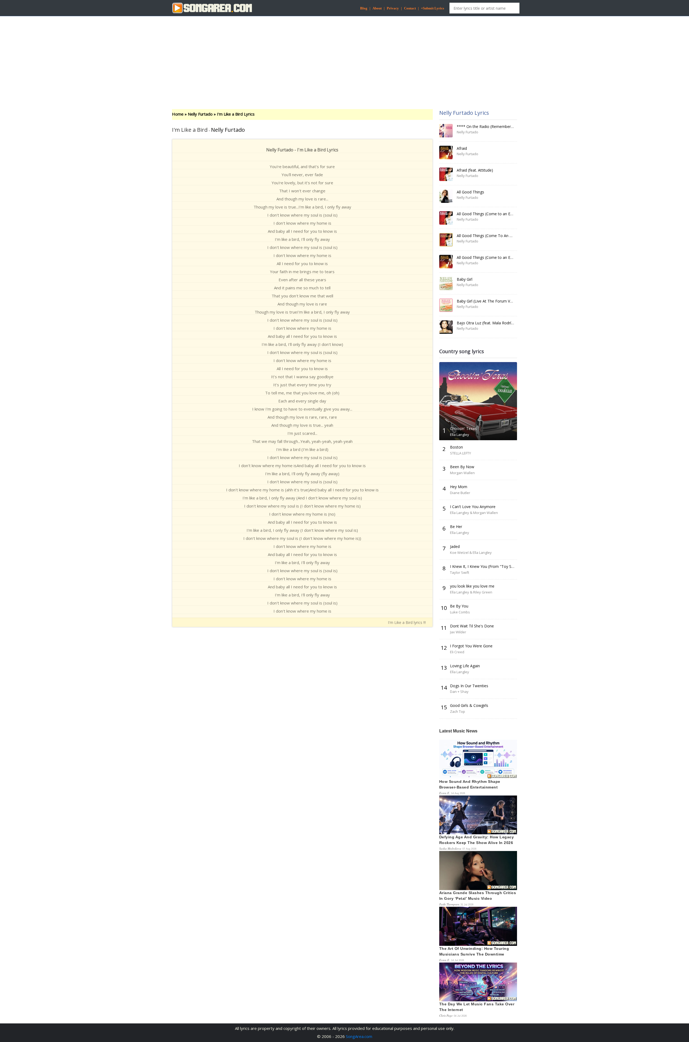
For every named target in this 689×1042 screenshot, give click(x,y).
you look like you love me (472, 586)
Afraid (462, 148)
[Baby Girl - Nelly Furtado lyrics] (446, 283)
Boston (456, 447)
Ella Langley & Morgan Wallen (474, 512)
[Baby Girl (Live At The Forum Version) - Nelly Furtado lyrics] (446, 305)
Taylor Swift (459, 572)
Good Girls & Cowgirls (469, 705)
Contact (410, 8)
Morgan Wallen (462, 472)
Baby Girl (464, 279)
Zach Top (457, 711)
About (377, 8)
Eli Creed (457, 651)
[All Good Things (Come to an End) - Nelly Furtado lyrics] (446, 218)
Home (178, 114)
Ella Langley (459, 434)
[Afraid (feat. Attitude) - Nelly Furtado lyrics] (446, 174)
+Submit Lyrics (432, 8)
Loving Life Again (465, 665)
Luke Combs (460, 612)
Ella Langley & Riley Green (471, 592)
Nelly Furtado (200, 114)
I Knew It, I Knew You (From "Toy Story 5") (487, 566)
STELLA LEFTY (460, 453)
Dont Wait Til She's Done (472, 625)
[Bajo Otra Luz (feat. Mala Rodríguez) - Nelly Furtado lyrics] (446, 327)
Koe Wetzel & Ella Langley (471, 552)
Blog (363, 8)
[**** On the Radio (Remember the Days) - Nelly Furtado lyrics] (446, 130)
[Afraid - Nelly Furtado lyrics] (446, 152)
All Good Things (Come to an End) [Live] (491, 257)
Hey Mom (458, 486)
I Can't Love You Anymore (472, 506)
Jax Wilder (458, 632)
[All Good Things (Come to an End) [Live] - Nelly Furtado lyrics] (446, 261)
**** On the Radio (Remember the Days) (493, 126)
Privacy (393, 8)
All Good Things (470, 191)
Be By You (459, 606)
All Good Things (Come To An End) (487, 235)
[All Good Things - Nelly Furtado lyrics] (446, 196)
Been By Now (462, 466)
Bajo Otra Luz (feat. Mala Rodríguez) (489, 322)
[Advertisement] (344, 58)
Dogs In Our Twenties (469, 685)
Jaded (455, 546)
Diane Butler (460, 492)
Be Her (456, 526)
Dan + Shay (459, 691)
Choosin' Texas (463, 428)
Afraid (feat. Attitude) (475, 170)
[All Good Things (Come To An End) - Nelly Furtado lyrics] (446, 239)
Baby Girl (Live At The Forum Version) (489, 301)
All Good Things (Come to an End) (486, 213)
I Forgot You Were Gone (471, 645)
